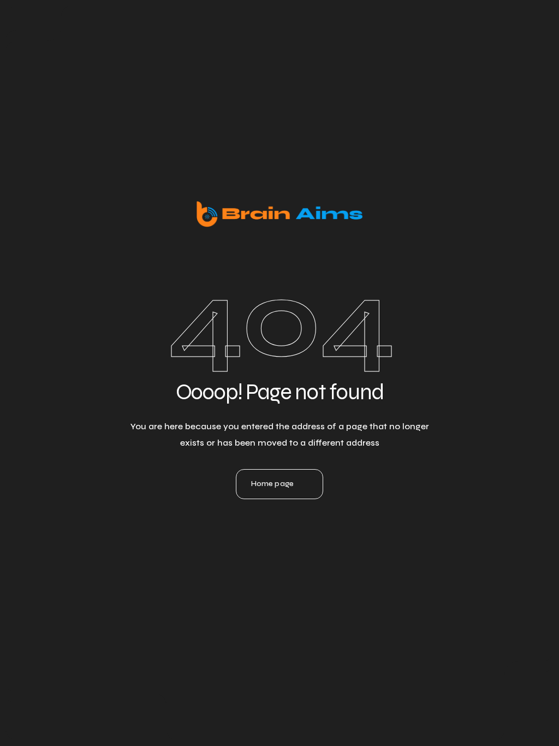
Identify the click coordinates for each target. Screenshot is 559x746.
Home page (272, 483)
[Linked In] (250, 537)
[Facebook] (309, 537)
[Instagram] (279, 537)
